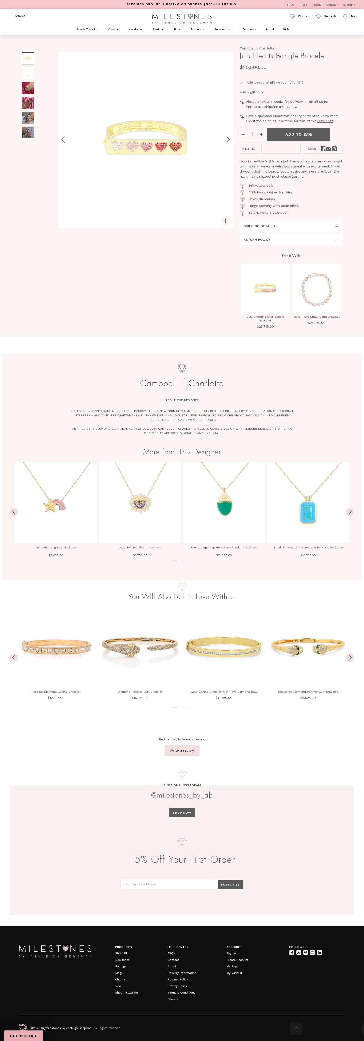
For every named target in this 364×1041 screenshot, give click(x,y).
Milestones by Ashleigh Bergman (68, 1028)
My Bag (231, 966)
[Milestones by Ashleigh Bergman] (182, 18)
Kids (286, 29)
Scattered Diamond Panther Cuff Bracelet (308, 691)
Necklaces (122, 959)
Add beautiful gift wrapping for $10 (275, 82)
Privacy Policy (177, 986)
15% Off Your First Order (182, 859)
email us (316, 102)
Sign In (231, 953)
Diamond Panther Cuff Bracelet (140, 691)
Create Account (237, 959)
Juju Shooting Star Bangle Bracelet (265, 318)
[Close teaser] (44, 1029)
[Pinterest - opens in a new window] (334, 148)
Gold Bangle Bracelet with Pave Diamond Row (224, 691)
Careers (173, 999)
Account (349, 4)
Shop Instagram (126, 992)
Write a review (182, 750)
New (118, 986)
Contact (332, 4)
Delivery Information (182, 973)
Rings (119, 973)
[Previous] (14, 512)
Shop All (121, 953)
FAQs (291, 4)
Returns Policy (178, 979)
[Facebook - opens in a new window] (323, 148)
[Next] (350, 512)
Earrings (120, 966)
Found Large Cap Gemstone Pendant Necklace (224, 547)
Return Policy (257, 240)
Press (304, 4)
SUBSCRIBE (230, 884)
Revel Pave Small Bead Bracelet (317, 316)
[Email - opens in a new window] (328, 148)
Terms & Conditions (181, 992)
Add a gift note (252, 92)
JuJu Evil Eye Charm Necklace (140, 547)
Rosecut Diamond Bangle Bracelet (55, 691)
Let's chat (325, 121)
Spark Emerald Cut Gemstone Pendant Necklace (308, 547)
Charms (120, 979)
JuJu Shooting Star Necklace (56, 547)
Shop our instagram (182, 785)
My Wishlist (234, 973)
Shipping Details (259, 226)
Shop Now (182, 812)
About (317, 4)
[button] (23, 1035)
